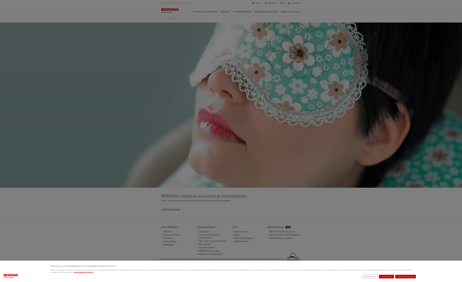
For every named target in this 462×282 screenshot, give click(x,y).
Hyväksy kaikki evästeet (405, 277)
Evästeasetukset (370, 277)
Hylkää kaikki (386, 277)
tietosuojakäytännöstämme (83, 272)
